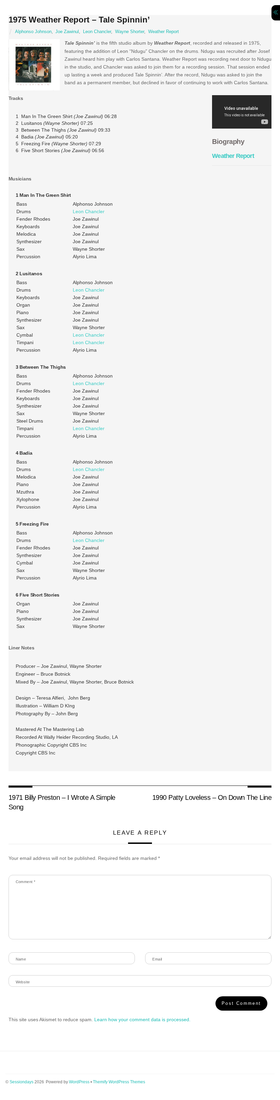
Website (23, 982)
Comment (26, 882)
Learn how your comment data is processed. (142, 1019)
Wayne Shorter (129, 31)
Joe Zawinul (67, 31)
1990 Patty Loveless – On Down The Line (211, 797)
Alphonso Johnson (33, 31)
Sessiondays (21, 1082)
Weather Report (163, 31)
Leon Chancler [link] (88, 211)
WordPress (79, 1082)
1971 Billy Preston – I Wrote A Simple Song (62, 802)
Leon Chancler (97, 31)
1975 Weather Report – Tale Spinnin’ (79, 19)
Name (21, 959)
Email (157, 959)
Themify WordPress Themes (119, 1082)
